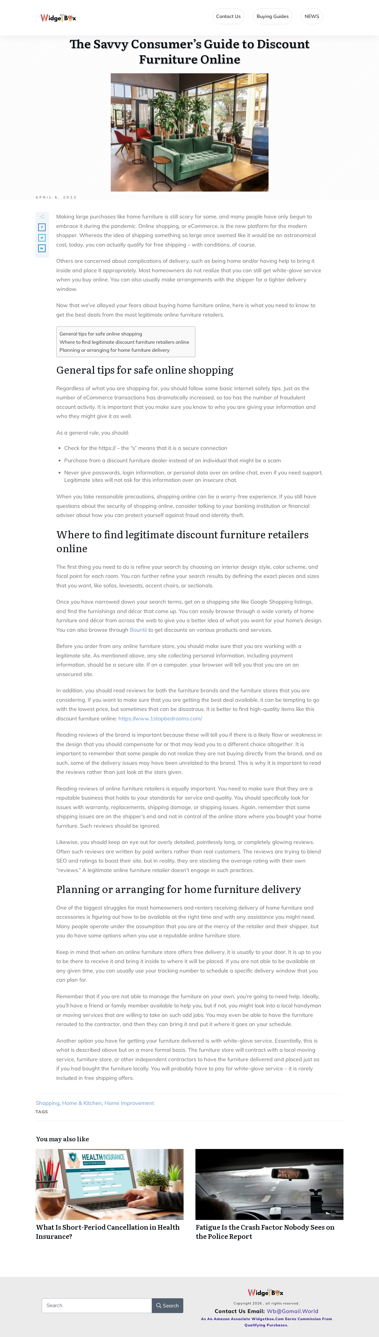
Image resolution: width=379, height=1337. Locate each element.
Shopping (48, 1103)
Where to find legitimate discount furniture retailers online (124, 342)
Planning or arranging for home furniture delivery (115, 350)
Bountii (138, 629)
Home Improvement (129, 1103)
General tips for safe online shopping (101, 334)
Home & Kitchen (82, 1103)
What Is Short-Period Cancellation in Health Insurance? (110, 1198)
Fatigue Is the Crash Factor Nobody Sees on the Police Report (269, 1198)
